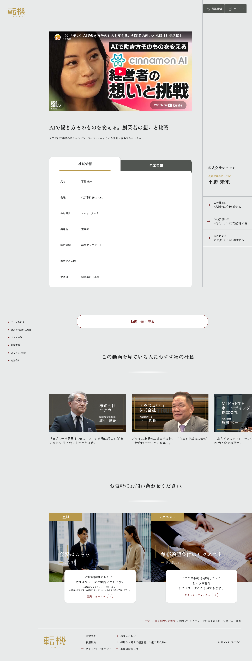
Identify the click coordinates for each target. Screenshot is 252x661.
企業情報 (156, 165)
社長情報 (85, 163)
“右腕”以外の (225, 221)
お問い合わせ (128, 636)
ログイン (238, 8)
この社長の (222, 205)
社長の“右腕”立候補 (21, 329)
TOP (148, 621)
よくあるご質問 (19, 353)
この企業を (223, 238)
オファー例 (16, 337)
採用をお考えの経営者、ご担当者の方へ (143, 642)
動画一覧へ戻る (142, 321)
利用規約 (91, 642)
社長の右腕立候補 (165, 621)
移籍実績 (15, 345)
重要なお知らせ (129, 648)
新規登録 (217, 8)
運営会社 (15, 360)
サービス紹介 (17, 322)
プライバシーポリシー (98, 648)
